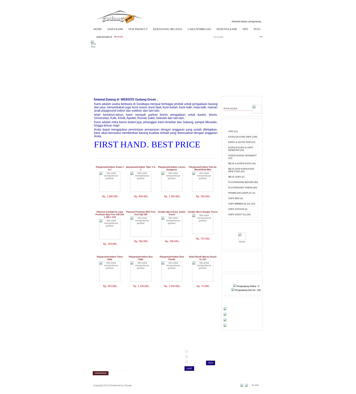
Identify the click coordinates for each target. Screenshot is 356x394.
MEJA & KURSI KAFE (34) (242, 163)
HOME (98, 29)
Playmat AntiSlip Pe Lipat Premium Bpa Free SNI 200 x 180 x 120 (109, 214)
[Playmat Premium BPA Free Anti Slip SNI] (140, 236)
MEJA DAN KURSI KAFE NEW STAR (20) (241, 170)
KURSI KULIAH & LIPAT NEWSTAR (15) (240, 148)
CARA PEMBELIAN (199, 29)
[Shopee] (225, 326)
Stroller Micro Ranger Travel (202, 212)
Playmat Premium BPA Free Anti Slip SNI (141, 213)
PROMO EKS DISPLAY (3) (241, 193)
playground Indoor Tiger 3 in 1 (140, 168)
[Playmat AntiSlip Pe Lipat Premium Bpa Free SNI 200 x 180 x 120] (109, 238)
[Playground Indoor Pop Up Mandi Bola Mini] (202, 191)
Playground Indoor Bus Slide (141, 258)
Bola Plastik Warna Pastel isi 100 (202, 258)
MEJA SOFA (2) (236, 177)
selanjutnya (100, 373)
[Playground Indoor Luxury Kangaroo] (171, 191)
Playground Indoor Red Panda (172, 258)
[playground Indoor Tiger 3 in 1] (140, 191)
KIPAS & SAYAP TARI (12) (241, 142)
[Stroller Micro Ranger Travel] (202, 233)
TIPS (245, 29)
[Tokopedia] (225, 320)
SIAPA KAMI (115, 29)
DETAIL (116, 203)
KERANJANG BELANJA (167, 29)
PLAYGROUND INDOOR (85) (243, 182)
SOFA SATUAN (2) (237, 209)
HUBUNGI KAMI (227, 29)
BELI (102, 203)
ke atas (255, 385)
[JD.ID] (225, 309)
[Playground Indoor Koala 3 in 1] (109, 191)
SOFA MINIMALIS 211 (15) (241, 203)
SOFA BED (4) (235, 198)
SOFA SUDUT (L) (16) (239, 214)
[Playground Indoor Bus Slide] (140, 281)
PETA (257, 29)
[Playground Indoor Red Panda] (171, 281)
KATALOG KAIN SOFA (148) (242, 137)
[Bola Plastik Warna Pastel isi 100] (202, 281)
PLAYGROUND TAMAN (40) (242, 187)
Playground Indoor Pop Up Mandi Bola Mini (202, 168)
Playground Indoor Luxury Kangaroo (171, 168)
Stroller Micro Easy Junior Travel (171, 213)
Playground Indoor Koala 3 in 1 (110, 168)
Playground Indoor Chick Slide (110, 258)
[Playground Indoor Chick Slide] (109, 281)
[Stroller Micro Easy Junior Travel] (171, 236)
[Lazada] (225, 315)
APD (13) (233, 131)
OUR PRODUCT (138, 29)
